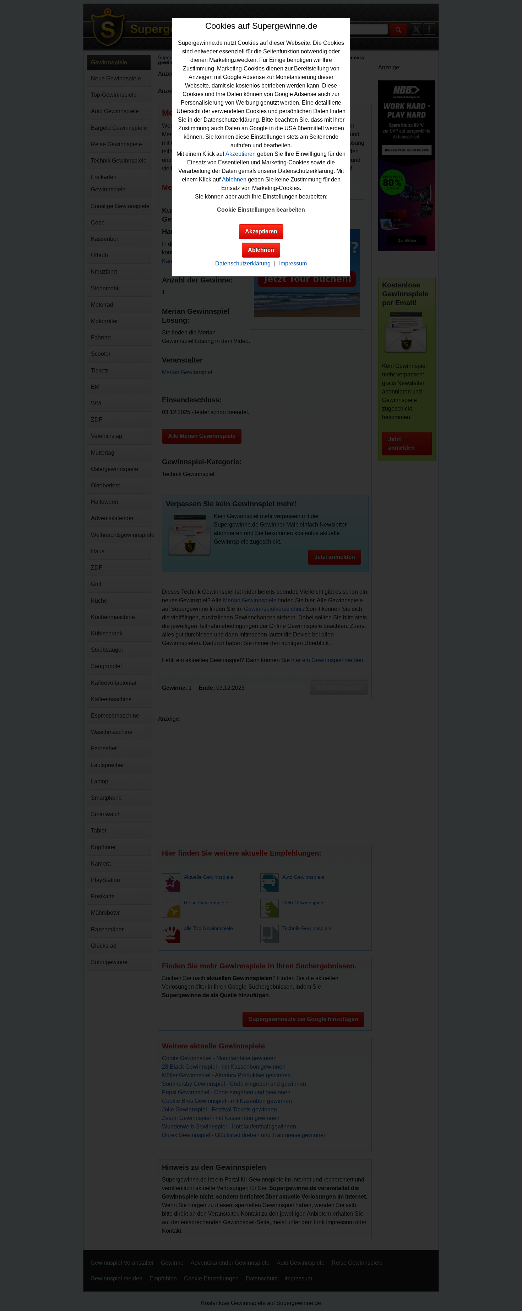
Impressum (293, 263)
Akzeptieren (240, 154)
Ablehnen (234, 179)
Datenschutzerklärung (243, 263)
